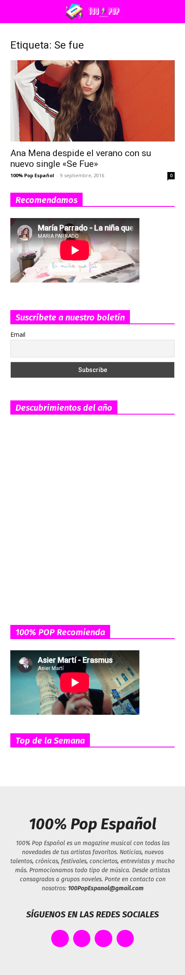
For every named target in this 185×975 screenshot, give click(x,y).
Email (17, 334)
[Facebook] (60, 938)
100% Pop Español (32, 175)
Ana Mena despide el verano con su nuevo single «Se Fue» (80, 158)
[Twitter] (82, 938)
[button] (14, 11)
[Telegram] (125, 938)
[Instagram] (103, 938)
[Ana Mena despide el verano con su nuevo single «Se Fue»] (92, 100)
